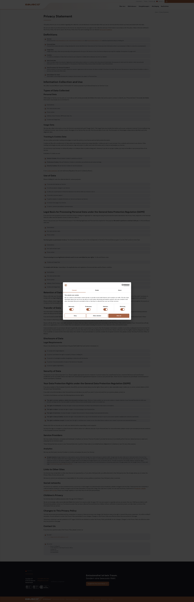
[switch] (88, 309)
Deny (75, 315)
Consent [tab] (74, 290)
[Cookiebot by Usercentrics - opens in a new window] (122, 285)
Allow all (119, 315)
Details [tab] (97, 290)
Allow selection (97, 315)
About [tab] (119, 290)
